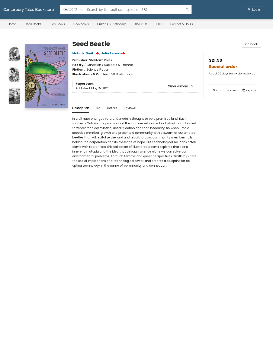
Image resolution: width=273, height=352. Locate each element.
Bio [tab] (98, 108)
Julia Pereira (111, 53)
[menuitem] (11, 24)
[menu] (136, 24)
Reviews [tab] (130, 108)
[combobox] (72, 9)
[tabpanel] (135, 147)
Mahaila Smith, (86, 53)
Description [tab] (80, 108)
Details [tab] (112, 108)
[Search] (187, 9)
